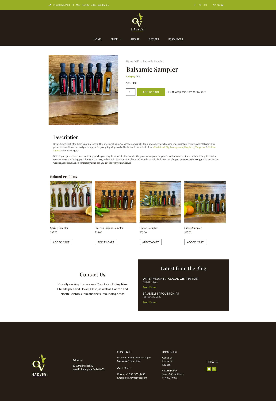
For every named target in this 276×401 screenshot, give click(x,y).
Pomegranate (176, 147)
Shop (114, 39)
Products (167, 360)
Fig (167, 147)
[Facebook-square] (209, 369)
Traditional (159, 147)
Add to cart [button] (61, 242)
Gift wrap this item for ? (187, 92)
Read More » (149, 287)
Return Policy (169, 370)
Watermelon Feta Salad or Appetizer (171, 278)
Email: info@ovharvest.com (132, 377)
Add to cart (151, 91)
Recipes (154, 39)
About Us (167, 357)
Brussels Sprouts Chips (161, 293)
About (134, 39)
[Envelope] (205, 5)
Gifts (138, 61)
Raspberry (189, 147)
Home (97, 39)
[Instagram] (200, 5)
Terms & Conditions (173, 373)
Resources (175, 39)
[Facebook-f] (195, 5)
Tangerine (200, 147)
